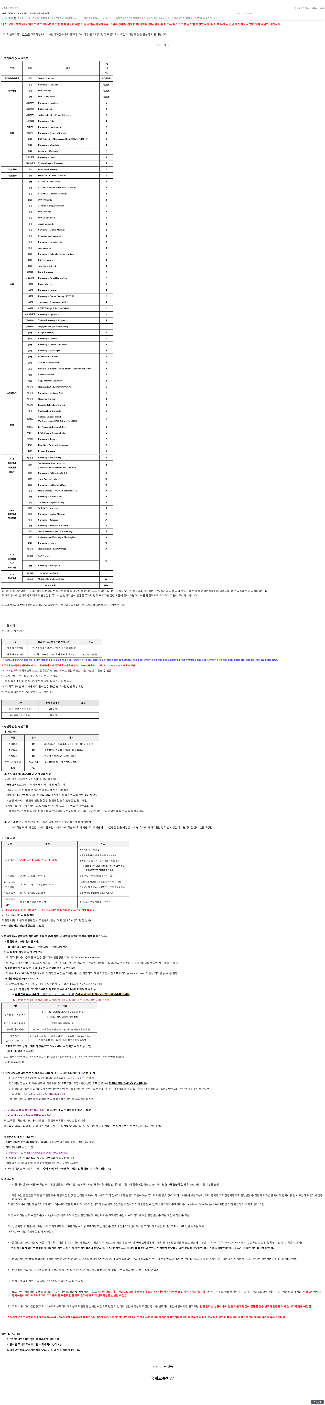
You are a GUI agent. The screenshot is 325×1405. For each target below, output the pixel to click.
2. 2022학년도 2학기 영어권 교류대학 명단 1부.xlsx (194, 18)
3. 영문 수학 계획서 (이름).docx (95, 18)
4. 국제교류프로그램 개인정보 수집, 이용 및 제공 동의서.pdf (141, 18)
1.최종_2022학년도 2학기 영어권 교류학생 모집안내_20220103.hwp (47, 18)
